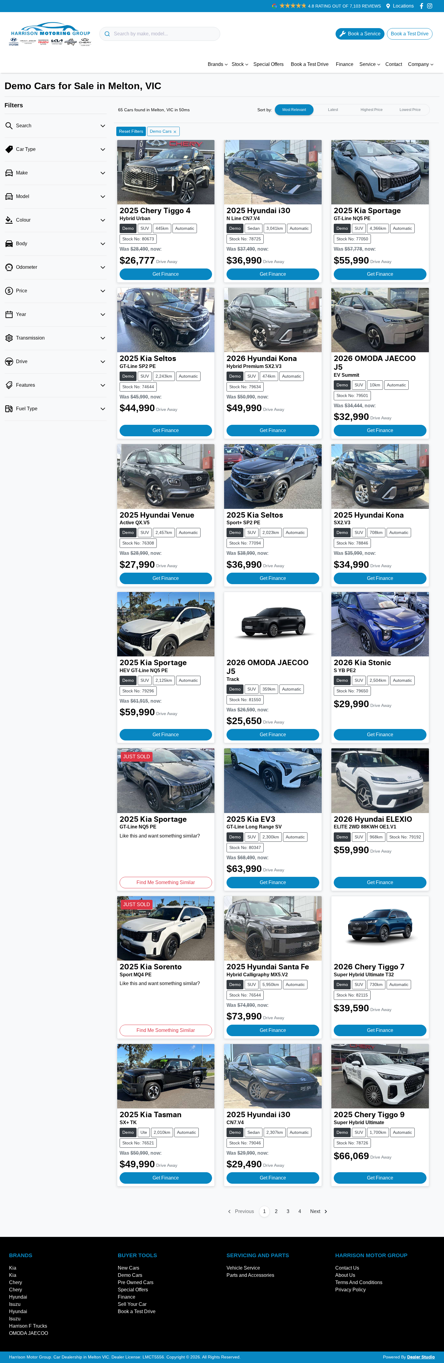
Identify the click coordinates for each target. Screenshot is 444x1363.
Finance (344, 64)
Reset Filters (131, 131)
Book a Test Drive (310, 64)
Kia (12, 1267)
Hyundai (18, 1297)
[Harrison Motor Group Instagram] (431, 6)
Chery (15, 1282)
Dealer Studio (421, 1357)
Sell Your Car (132, 1304)
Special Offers (268, 64)
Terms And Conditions (358, 1282)
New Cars (128, 1267)
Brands (215, 64)
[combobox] (159, 34)
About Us (345, 1275)
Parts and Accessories (250, 1275)
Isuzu (15, 1304)
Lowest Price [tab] (410, 110)
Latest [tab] (333, 110)
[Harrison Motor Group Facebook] (423, 6)
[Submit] (107, 34)
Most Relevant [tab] (294, 110)
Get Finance (166, 274)
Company (418, 64)
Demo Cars (130, 1275)
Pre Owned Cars (135, 1282)
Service (367, 64)
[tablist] (352, 109)
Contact (393, 64)
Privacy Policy (350, 1289)
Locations (403, 5)
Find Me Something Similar (166, 882)
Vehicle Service (243, 1267)
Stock (238, 64)
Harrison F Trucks (28, 1326)
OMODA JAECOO (28, 1333)
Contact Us (347, 1267)
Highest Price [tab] (372, 110)
